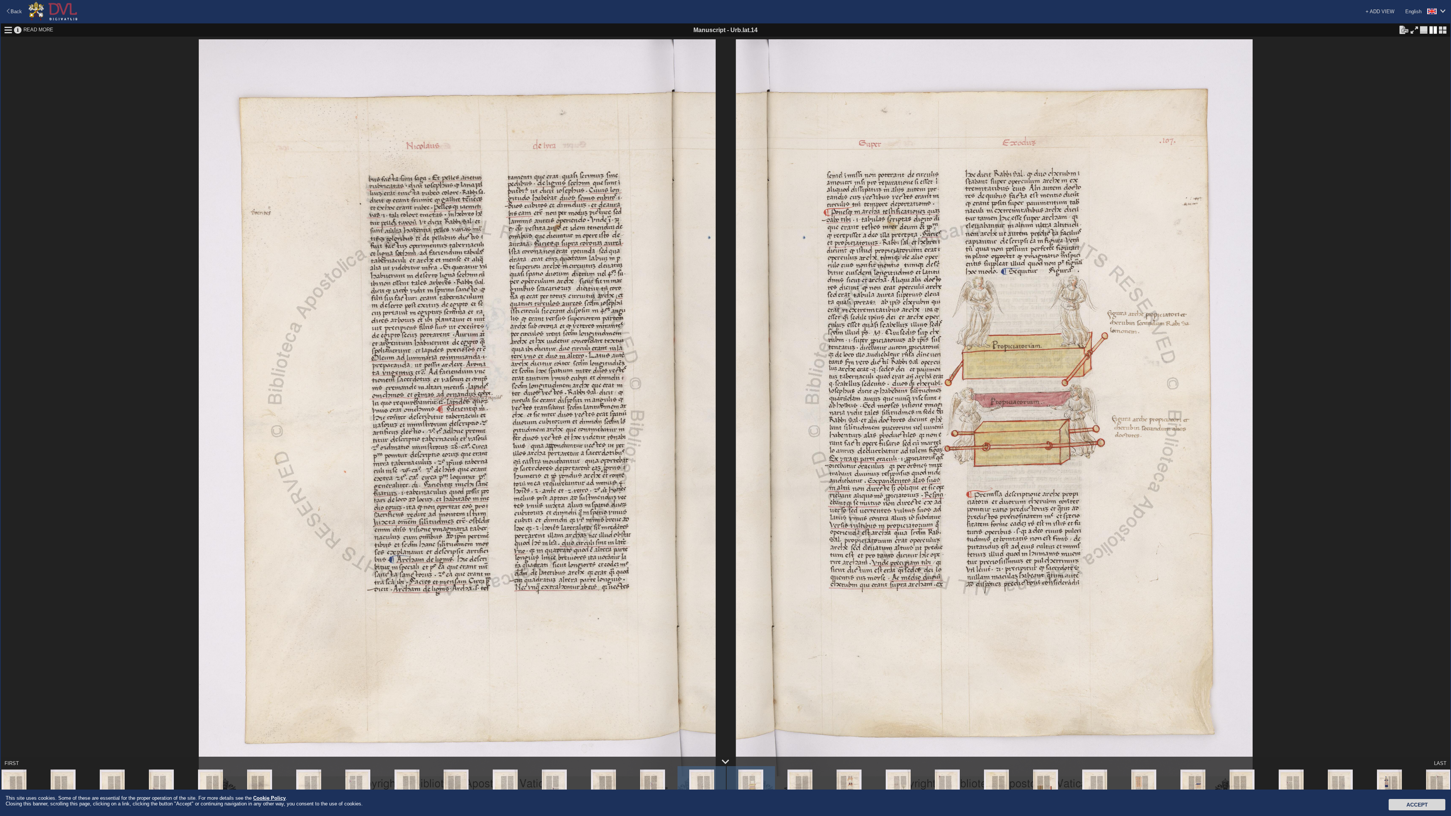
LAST (1440, 763)
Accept (1417, 805)
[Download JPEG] (1404, 29)
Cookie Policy (269, 798)
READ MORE (38, 29)
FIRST (12, 763)
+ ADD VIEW (1380, 11)
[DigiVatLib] (52, 19)
